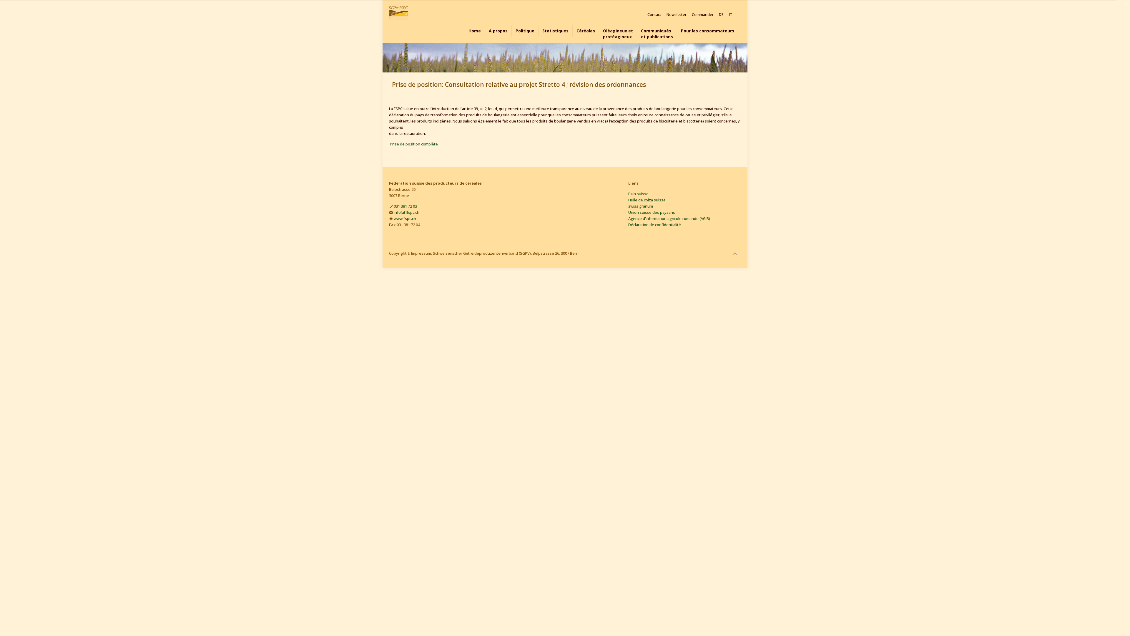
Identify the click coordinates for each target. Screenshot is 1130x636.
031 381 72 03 (405, 206)
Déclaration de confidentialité (654, 224)
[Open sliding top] (1123, 6)
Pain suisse (638, 193)
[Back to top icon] (735, 254)
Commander (703, 14)
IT (730, 14)
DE (721, 14)
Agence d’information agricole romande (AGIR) (669, 218)
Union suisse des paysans (651, 212)
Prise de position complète (414, 144)
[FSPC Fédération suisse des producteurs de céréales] (398, 12)
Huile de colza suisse (647, 200)
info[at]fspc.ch (406, 212)
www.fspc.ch (405, 218)
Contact (654, 14)
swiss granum (640, 206)
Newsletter (677, 14)
